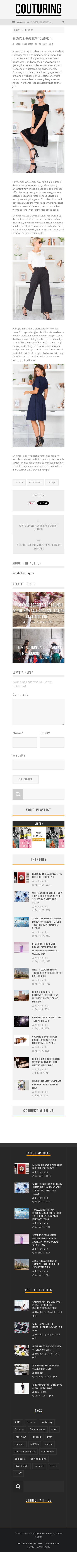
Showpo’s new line (23, 188)
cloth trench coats (44, 342)
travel (53, 1466)
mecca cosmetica (25, 1451)
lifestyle (36, 1436)
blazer (34, 206)
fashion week (37, 1429)
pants (52, 206)
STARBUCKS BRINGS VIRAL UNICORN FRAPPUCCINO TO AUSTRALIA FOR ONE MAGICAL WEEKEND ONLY (45, 948)
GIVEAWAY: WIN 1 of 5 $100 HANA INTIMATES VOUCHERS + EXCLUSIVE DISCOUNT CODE (46, 1305)
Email (45, 733)
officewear (35, 482)
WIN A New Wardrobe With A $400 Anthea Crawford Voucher (47, 1386)
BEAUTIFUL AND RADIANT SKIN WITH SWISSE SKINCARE (39, 546)
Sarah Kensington (24, 43)
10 (56, 1376)
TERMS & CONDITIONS (38, 1546)
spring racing (39, 1458)
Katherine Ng (41, 881)
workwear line (50, 61)
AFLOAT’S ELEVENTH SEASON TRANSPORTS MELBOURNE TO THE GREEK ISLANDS (47, 972)
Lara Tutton (40, 1391)
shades (56, 346)
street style (21, 1466)
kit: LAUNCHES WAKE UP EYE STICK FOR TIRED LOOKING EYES (47, 875)
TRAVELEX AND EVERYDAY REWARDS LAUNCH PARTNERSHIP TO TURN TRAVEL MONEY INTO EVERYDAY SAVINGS (47, 923)
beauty (31, 1422)
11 (36, 1315)
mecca (49, 1444)
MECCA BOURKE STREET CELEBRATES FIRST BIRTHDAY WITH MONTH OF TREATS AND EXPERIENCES (45, 996)
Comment (20, 694)
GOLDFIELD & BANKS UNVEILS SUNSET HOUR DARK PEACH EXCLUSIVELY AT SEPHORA (44, 1039)
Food (54, 1429)
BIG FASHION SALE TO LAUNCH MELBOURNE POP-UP (40, 650)
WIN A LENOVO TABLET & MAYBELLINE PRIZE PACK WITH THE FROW (47, 1327)
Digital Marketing (43, 1533)
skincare (20, 1458)
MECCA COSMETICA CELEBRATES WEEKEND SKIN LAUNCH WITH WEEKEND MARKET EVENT (46, 1062)
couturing (46, 1422)
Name (18, 733)
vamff (18, 1473)
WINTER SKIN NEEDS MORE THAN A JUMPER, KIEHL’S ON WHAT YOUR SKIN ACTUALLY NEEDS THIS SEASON (47, 897)
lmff (49, 1436)
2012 (18, 1422)
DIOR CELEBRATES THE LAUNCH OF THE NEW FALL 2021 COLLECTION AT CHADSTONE (38, 610)
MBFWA (34, 1444)
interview (20, 1436)
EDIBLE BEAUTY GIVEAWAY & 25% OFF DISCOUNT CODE (46, 1348)
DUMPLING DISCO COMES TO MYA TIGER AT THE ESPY (46, 1019)
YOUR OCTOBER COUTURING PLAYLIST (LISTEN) (38, 527)
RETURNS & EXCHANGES (30, 1543)
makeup (19, 1444)
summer (39, 1466)
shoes (52, 349)
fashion (19, 482)
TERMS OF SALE (51, 1543)
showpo (52, 482)
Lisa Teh (31, 621)
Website (19, 755)
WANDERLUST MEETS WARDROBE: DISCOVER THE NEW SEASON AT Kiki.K (46, 1084)
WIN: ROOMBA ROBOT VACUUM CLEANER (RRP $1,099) (45, 1367)
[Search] (63, 22)
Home (17, 29)
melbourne (47, 1451)
